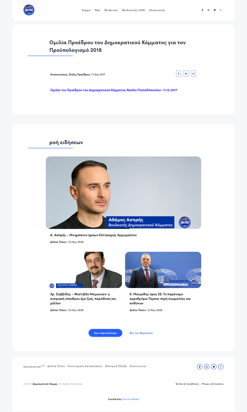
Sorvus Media (130, 399)
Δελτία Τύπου (56, 366)
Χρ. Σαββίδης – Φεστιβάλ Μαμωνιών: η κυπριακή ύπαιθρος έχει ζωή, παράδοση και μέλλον (83, 298)
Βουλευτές (111, 10)
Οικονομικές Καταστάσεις (85, 366)
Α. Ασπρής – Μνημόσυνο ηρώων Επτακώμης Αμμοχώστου (93, 235)
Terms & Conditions (187, 384)
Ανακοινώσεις (59, 74)
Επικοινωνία (157, 10)
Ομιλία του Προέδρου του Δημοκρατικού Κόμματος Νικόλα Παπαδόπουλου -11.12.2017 (113, 90)
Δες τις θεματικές (141, 333)
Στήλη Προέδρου (79, 74)
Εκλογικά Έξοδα (116, 366)
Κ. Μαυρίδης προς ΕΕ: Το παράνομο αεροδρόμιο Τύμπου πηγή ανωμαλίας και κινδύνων (160, 298)
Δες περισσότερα (105, 333)
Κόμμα (86, 10)
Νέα (97, 10)
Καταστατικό (34, 366)
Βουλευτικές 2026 (133, 10)
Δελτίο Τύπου (58, 242)
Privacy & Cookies (212, 384)
